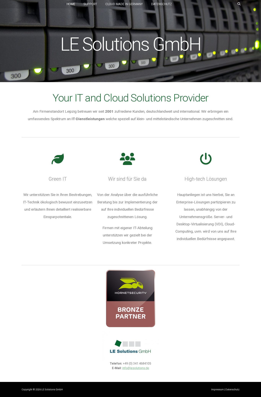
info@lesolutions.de (135, 368)
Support (90, 4)
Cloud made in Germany (124, 4)
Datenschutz (161, 4)
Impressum (217, 389)
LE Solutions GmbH (130, 44)
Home (70, 4)
